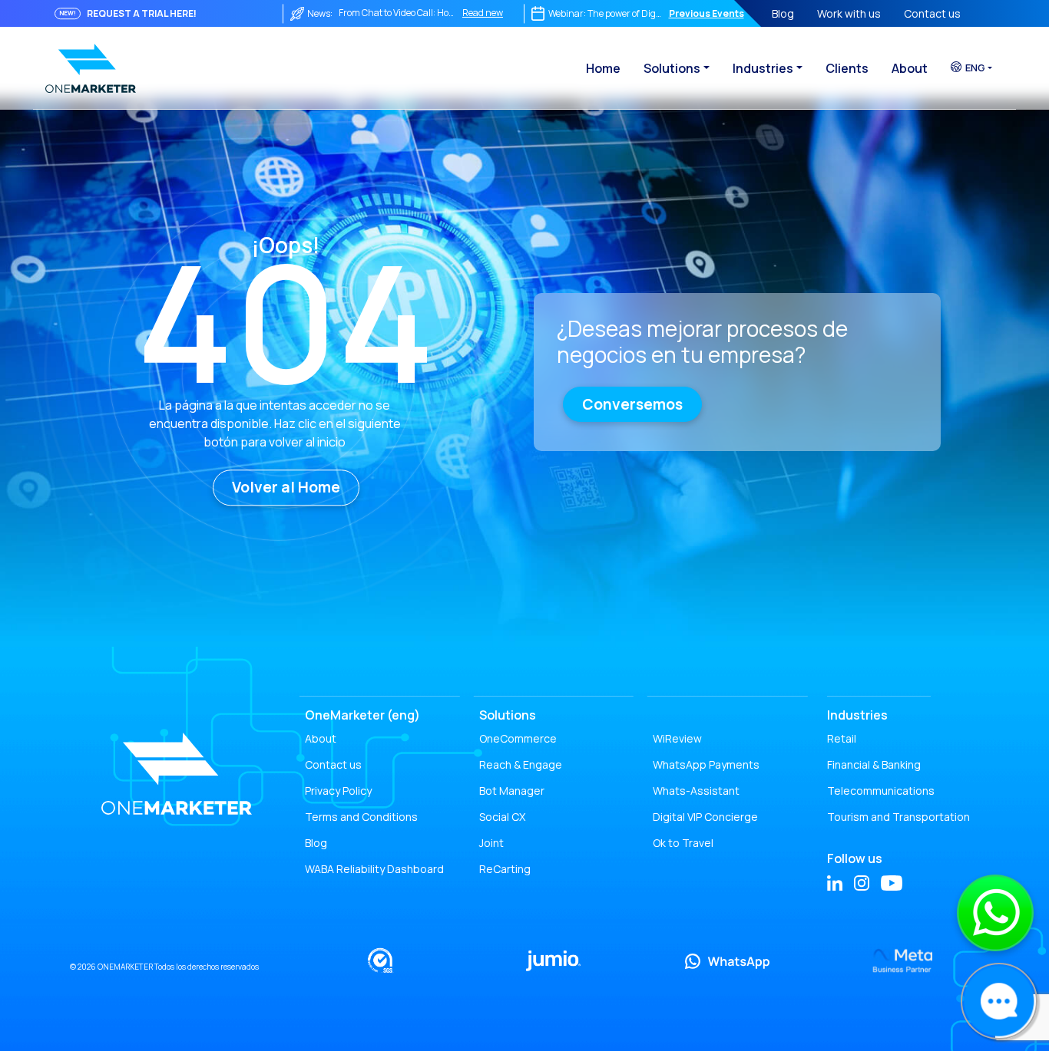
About (910, 68)
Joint (491, 842)
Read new (482, 12)
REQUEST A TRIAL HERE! (142, 13)
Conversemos (632, 404)
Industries (763, 68)
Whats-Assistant (696, 790)
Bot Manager (511, 790)
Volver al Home (286, 487)
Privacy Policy (338, 790)
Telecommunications (881, 790)
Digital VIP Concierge (705, 816)
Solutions (672, 68)
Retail (841, 738)
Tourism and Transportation (898, 816)
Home (603, 68)
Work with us (849, 13)
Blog (783, 13)
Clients (847, 68)
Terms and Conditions (361, 816)
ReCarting (505, 869)
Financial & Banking (874, 764)
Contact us (932, 13)
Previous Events (706, 13)
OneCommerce (518, 738)
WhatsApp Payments (706, 764)
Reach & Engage (520, 764)
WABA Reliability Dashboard (374, 869)
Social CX (502, 816)
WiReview (677, 738)
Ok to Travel (683, 842)
